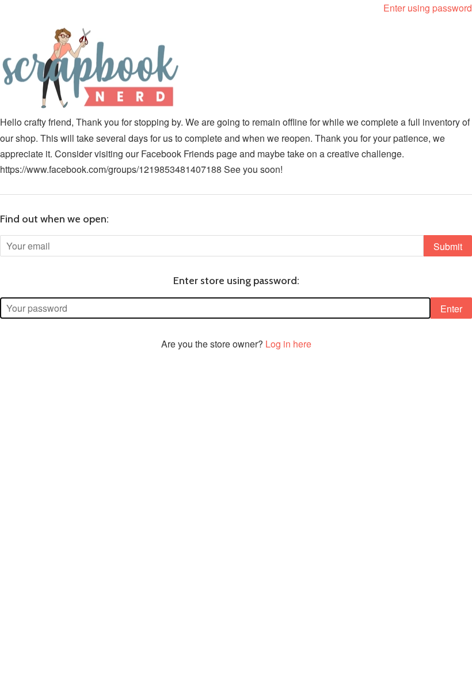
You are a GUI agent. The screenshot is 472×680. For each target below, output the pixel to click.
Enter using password (427, 7)
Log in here (288, 343)
